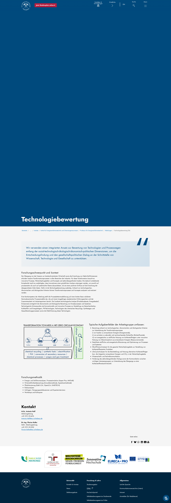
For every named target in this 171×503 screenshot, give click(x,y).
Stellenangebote (71, 492)
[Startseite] (25, 6)
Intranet (122, 492)
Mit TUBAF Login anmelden (134, 496)
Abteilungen (108, 230)
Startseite (24, 230)
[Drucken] (148, 442)
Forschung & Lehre (94, 480)
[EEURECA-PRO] (118, 459)
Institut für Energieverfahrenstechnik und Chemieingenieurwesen (59, 230)
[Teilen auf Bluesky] (135, 442)
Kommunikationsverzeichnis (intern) (131, 488)
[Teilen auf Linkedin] (142, 442)
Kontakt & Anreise (72, 484)
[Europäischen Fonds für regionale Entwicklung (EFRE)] (140, 459)
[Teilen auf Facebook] (131, 442)
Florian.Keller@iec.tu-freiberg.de (32, 429)
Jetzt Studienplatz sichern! (45, 5)
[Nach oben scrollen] (166, 490)
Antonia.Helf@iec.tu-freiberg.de (31, 418)
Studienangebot (92, 484)
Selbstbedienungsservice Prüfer (97, 500)
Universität (70, 480)
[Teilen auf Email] (145, 442)
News (68, 488)
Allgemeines (124, 480)
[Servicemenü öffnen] (166, 498)
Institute (36, 230)
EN (124, 4)
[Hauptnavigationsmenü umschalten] (145, 6)
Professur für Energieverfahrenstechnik (91, 230)
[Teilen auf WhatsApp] (138, 442)
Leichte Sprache (125, 484)
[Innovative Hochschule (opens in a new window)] (96, 459)
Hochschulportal (92, 492)
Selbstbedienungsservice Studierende (99, 496)
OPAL (89, 488)
